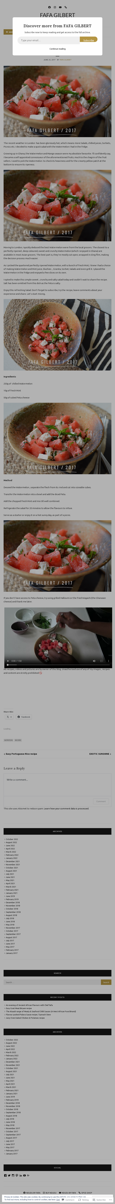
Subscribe (88, 40)
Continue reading (58, 49)
